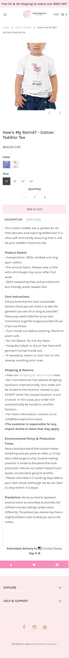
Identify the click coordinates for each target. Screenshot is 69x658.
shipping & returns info (36, 375)
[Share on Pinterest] (57, 564)
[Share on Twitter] (34, 564)
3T (14, 181)
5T (31, 181)
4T (23, 181)
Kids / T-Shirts (23, 27)
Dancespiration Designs (43, 644)
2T (6, 181)
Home (6, 27)
